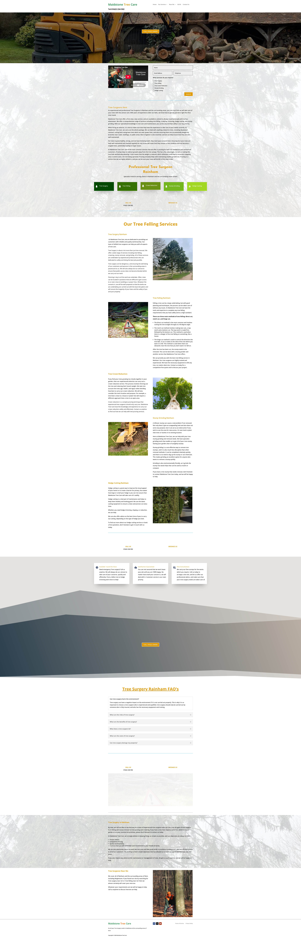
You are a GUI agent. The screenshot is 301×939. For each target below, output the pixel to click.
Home (154, 4)
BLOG (179, 4)
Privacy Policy (189, 923)
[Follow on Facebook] (154, 923)
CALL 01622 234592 (151, 31)
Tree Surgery (158, 81)
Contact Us (186, 4)
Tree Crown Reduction (161, 85)
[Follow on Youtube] (160, 923)
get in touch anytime (168, 858)
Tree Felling (158, 83)
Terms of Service (179, 923)
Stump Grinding (159, 88)
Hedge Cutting (159, 90)
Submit (188, 94)
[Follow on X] (157, 923)
